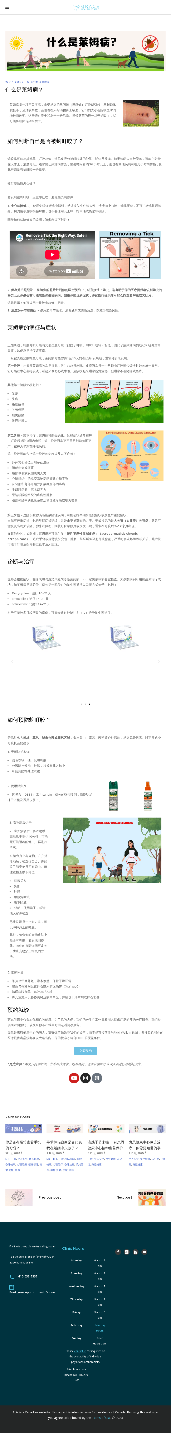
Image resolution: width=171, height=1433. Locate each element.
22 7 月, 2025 (13, 82)
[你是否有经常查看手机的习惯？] (23, 1128)
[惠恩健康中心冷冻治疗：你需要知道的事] (147, 1128)
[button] (12, 661)
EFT (7, 1159)
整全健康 (111, 1159)
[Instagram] (85, 1078)
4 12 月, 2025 (54, 1153)
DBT (49, 1159)
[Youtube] (74, 1078)
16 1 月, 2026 (12, 1153)
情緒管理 (33, 1164)
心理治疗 (58, 1164)
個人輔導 (34, 1159)
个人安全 (23, 1159)
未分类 (34, 82)
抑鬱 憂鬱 (55, 1170)
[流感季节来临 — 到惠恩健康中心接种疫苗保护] (106, 1128)
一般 (26, 82)
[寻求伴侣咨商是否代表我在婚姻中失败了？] (65, 1128)
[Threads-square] (97, 1078)
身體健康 (44, 82)
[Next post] (152, 1198)
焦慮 (17, 1170)
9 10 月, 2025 (95, 1153)
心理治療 (22, 1164)
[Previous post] (19, 1198)
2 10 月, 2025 (136, 1153)
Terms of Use (101, 1418)
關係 (71, 1170)
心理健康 (10, 1164)
